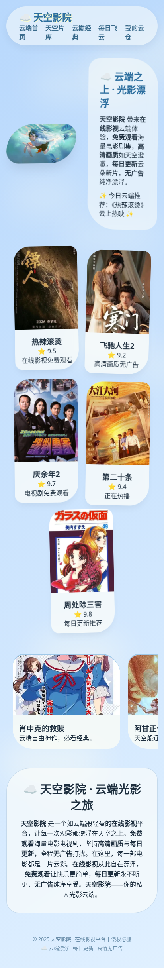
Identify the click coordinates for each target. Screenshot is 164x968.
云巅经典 (81, 32)
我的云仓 (134, 32)
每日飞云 (107, 32)
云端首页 (28, 32)
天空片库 (54, 32)
